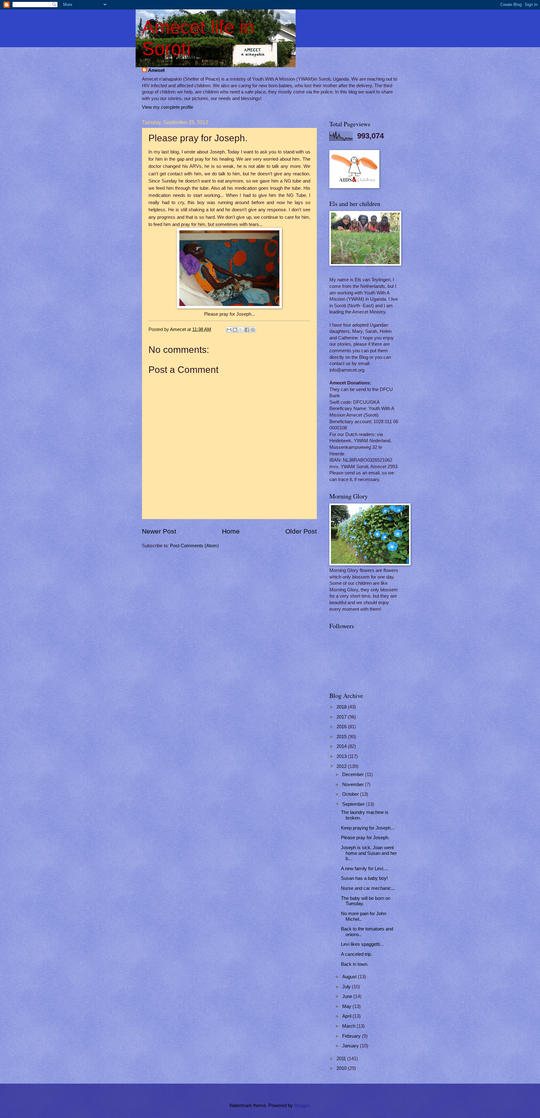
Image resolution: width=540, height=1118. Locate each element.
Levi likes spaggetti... (362, 944)
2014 (342, 746)
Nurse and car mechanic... (368, 888)
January (351, 1045)
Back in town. (354, 964)
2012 (342, 766)
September (354, 804)
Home (231, 531)
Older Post (301, 531)
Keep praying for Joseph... (367, 827)
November (353, 784)
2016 (342, 726)
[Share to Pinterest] (253, 330)
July (347, 986)
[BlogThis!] (235, 330)
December (353, 774)
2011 (342, 1058)
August (350, 976)
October (351, 794)
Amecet (156, 70)
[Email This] (229, 330)
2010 (342, 1068)
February (352, 1036)
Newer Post (159, 531)
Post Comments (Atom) (194, 545)
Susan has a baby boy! (364, 878)
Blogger (301, 1105)
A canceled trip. (356, 954)
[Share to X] (241, 330)
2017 (342, 716)
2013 (342, 756)
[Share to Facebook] (247, 330)
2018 (342, 706)
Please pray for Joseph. (365, 837)
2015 (342, 736)
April (347, 1016)
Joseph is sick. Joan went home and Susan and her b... (369, 853)
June (347, 996)
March (349, 1026)
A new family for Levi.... (364, 868)
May (347, 1006)
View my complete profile (167, 107)
